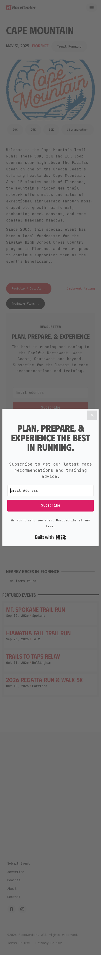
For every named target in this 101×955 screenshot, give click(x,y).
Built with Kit (50, 537)
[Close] (92, 415)
